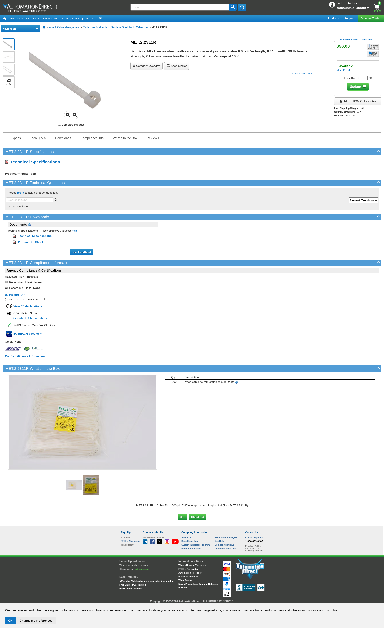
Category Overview (147, 65)
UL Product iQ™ (15, 294)
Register (352, 3)
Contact (76, 18)
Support (349, 18)
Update (355, 86)
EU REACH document (27, 333)
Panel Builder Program (226, 537)
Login (340, 3)
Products (334, 18)
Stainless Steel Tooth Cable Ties (129, 27)
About (65, 18)
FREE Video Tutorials (130, 588)
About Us (186, 537)
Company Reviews (224, 545)
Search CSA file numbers (30, 318)
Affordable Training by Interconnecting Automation (146, 581)
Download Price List (225, 548)
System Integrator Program (195, 545)
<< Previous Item (349, 39)
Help (74, 230)
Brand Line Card (190, 541)
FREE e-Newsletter (188, 569)
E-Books (182, 587)
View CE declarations (27, 306)
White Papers (185, 580)
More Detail (343, 70)
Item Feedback (82, 252)
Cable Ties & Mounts (95, 27)
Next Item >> (368, 39)
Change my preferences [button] (36, 620)
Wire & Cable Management (64, 27)
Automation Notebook (190, 573)
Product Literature (188, 576)
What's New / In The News (192, 565)
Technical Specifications (34, 162)
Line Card (89, 18)
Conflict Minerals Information (25, 356)
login (20, 192)
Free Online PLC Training (132, 585)
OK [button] (10, 620)
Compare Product (72, 124)
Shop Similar (178, 65)
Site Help (219, 541)
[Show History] (242, 7)
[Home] (4, 18)
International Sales (191, 548)
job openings (142, 569)
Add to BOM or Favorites (359, 101)
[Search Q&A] (56, 199)
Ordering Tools (370, 18)
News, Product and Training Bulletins (198, 584)
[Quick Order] (100, 18)
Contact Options (254, 537)
